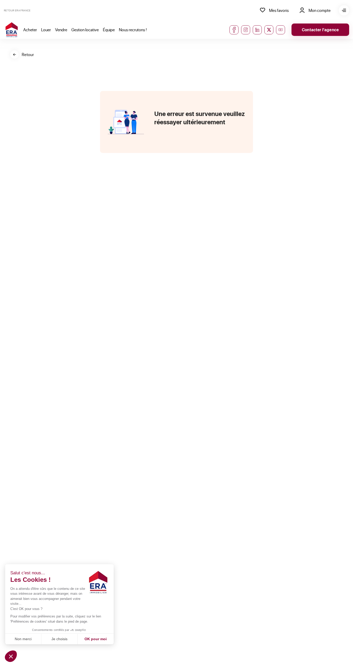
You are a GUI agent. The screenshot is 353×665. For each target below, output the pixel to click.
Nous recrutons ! (133, 29)
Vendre (61, 29)
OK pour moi (96, 639)
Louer (46, 29)
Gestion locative (85, 29)
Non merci (23, 639)
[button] (11, 656)
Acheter (30, 29)
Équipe (109, 29)
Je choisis (59, 639)
